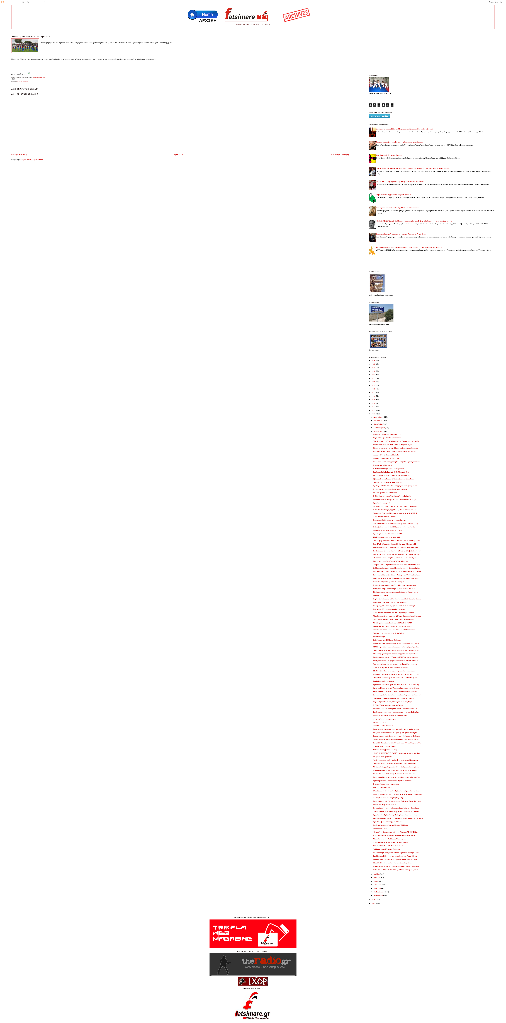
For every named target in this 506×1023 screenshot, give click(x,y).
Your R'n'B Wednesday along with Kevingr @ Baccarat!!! (394, 544)
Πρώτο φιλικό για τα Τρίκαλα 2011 (387, 533)
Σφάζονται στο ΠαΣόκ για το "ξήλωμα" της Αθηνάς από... (396, 554)
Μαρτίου (377, 888)
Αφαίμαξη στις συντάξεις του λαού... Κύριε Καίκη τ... (394, 605)
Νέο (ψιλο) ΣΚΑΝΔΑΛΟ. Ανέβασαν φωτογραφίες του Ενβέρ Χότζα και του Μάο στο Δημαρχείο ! (414, 221)
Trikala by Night (379, 636)
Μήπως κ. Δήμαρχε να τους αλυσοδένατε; (390, 715)
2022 (374, 374)
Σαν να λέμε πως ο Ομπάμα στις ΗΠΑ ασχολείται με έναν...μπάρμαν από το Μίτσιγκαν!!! (412, 168)
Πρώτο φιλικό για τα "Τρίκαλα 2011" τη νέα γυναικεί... (395, 657)
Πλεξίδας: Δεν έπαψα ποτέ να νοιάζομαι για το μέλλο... (396, 674)
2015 (374, 399)
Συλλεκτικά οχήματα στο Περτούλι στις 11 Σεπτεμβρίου (396, 568)
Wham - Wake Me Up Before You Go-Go (388, 845)
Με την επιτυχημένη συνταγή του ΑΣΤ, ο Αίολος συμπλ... (396, 766)
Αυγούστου (378, 431)
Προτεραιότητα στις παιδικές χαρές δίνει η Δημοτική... (395, 485)
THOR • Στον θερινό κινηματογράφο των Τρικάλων (394, 670)
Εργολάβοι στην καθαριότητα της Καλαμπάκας (392, 780)
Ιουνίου (377, 877)
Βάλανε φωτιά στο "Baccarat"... (386, 492)
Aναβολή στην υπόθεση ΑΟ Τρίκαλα (30, 36)
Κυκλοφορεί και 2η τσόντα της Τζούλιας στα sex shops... (398, 207)
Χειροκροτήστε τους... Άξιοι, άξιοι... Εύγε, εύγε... (392, 626)
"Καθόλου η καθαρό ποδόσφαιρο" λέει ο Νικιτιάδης (394, 698)
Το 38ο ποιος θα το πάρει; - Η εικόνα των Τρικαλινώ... (394, 773)
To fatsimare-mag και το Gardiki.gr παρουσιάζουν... (393, 444)
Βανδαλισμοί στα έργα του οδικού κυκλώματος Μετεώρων (397, 694)
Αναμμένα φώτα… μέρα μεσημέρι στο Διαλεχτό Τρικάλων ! (397, 794)
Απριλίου (378, 884)
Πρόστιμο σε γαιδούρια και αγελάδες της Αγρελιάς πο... (396, 729)
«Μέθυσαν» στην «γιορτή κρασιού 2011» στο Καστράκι (395, 557)
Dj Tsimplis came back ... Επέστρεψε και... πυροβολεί (393, 478)
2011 (374, 413)
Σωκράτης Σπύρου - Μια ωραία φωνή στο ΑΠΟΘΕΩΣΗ (395, 513)
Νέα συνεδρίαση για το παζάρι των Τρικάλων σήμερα (395, 664)
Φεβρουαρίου (379, 891)
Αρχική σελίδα (178, 154)
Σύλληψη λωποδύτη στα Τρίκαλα (386, 849)
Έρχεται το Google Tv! (382, 502)
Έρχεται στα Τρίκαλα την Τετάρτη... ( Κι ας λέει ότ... (395, 814)
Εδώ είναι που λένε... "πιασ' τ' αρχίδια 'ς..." (390, 561)
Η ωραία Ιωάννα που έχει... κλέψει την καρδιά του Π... (395, 835)
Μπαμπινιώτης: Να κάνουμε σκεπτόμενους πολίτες (394, 588)
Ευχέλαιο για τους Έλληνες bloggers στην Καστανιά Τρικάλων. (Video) (404, 129)
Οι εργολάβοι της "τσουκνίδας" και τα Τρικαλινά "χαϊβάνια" (401, 234)
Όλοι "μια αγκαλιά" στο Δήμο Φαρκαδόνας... (391, 667)
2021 (374, 378)
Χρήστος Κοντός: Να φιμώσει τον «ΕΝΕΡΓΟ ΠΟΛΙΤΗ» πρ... (396, 684)
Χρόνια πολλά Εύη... (381, 595)
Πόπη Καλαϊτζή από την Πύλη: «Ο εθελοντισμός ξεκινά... (396, 869)
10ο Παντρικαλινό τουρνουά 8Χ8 (386, 537)
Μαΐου (376, 881)
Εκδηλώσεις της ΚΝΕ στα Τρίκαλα (387, 640)
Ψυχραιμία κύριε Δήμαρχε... (384, 718)
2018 (374, 389)
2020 (374, 381)
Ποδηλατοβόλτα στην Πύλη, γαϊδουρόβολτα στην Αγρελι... (397, 859)
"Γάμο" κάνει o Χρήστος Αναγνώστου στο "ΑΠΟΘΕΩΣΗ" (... (397, 564)
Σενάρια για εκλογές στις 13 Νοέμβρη (388, 633)
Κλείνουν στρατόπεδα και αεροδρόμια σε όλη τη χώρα (395, 592)
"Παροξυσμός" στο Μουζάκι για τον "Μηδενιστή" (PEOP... (396, 811)
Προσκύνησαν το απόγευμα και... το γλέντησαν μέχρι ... (395, 499)
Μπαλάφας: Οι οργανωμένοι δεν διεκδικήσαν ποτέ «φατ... (396, 643)
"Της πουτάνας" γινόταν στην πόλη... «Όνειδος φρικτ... (395, 763)
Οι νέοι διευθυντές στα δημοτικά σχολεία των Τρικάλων (396, 808)
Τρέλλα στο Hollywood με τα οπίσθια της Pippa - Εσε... (395, 856)
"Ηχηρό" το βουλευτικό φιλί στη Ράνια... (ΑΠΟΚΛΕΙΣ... (395, 832)
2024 (374, 367)
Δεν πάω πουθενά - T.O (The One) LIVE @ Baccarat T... (394, 629)
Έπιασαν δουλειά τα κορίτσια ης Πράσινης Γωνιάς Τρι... (396, 708)
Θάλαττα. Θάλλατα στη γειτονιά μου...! (389, 520)
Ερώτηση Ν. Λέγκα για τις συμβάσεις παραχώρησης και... (396, 578)
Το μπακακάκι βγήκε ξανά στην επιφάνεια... (394, 194)
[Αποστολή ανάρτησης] (13, 79)
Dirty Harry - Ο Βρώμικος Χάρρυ (389, 155)
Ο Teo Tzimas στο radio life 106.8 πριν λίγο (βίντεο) (393, 612)
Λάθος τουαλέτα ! (380, 828)
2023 (374, 371)
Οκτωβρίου (378, 424)
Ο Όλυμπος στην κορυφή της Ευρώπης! (388, 797)
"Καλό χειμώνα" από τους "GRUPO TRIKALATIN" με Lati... (397, 540)
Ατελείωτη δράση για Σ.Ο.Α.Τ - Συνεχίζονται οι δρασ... (395, 770)
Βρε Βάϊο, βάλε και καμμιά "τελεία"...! (389, 821)
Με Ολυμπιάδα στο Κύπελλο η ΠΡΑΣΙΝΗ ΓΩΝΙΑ (392, 622)
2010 (374, 899)
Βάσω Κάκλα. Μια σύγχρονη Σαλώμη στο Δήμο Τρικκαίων (396, 461)
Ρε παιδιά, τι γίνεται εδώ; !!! (384, 804)
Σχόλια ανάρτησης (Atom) (32, 159)
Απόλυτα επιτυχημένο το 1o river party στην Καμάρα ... (395, 760)
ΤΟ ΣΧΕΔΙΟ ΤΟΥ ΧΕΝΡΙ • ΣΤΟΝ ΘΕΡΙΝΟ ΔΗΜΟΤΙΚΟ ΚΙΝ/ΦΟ (398, 818)
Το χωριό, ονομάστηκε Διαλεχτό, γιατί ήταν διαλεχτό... (395, 732)
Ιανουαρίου (378, 895)
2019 (374, 385)
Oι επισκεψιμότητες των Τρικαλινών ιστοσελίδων (393, 619)
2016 (374, 396)
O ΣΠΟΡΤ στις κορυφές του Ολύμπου (388, 705)
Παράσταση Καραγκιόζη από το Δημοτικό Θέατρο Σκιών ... (397, 852)
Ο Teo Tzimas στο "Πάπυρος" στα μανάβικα (391, 842)
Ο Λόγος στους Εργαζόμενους (385, 746)
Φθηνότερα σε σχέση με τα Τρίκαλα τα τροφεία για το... (396, 790)
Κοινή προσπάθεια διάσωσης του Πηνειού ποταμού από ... (396, 547)
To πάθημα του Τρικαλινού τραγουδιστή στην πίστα (394, 451)
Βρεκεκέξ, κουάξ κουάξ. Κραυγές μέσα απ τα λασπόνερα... (399, 142)
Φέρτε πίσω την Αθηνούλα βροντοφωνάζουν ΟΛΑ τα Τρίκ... (397, 598)
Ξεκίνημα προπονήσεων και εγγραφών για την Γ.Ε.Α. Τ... (396, 712)
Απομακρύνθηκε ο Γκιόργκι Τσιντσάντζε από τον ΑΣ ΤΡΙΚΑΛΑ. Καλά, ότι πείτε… (409, 247)
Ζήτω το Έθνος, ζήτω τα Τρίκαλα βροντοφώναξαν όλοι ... (396, 688)
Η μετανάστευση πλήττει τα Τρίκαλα (388, 468)
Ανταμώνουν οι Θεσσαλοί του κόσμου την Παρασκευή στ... (396, 739)
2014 (374, 403)
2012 (374, 410)
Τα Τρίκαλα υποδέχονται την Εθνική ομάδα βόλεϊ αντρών (397, 550)
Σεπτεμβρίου (379, 427)
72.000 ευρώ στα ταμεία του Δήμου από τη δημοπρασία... (396, 646)
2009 (374, 903)
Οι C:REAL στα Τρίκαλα (383, 725)
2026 (374, 360)
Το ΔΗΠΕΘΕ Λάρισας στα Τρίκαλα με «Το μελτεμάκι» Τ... (397, 742)
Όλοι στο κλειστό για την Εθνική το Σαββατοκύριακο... (395, 448)
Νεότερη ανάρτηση (19, 154)
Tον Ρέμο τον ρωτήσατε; (383, 787)
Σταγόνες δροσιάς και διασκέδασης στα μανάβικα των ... (396, 653)
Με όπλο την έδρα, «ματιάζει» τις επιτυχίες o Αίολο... (395, 506)
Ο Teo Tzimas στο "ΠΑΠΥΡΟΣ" (385, 516)
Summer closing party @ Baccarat (386, 458)
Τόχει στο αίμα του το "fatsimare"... (387, 437)
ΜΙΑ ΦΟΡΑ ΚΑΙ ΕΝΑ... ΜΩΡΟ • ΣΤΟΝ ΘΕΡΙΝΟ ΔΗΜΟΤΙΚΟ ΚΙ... (398, 571)
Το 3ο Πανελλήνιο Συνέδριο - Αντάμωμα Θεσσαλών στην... (396, 574)
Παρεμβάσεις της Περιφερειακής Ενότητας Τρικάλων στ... (397, 801)
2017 (374, 392)
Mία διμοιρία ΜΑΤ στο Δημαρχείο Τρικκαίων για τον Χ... (396, 441)
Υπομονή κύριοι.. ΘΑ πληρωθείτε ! (387, 434)
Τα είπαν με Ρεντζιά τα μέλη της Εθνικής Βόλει (392, 475)
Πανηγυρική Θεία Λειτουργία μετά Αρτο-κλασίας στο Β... (396, 777)
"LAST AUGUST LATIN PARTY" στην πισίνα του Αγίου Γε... (396, 753)
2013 (374, 406)
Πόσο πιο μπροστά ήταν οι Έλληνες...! (388, 581)
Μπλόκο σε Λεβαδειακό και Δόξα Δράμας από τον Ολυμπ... (397, 616)
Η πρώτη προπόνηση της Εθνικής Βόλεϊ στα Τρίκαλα (394, 509)
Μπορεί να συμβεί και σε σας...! (385, 749)
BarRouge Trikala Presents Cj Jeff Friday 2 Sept (391, 472)
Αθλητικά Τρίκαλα (22, 81)
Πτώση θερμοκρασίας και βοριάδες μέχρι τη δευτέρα (394, 585)
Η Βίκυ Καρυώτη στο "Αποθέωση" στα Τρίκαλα (392, 496)
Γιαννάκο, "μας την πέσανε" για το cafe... (390, 602)
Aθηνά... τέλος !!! (379, 722)
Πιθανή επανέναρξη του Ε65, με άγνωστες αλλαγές (394, 526)
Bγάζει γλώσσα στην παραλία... (386, 784)
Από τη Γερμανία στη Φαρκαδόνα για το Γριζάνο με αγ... (396, 523)
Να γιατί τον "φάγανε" (382, 756)
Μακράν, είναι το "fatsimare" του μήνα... (389, 838)
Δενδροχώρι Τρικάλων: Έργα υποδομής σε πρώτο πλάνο (396, 650)
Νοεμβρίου (378, 420)
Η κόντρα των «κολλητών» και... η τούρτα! (390, 489)
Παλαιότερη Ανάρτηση (339, 154)
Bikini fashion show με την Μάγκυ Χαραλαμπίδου (392, 862)
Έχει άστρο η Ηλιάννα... (382, 465)
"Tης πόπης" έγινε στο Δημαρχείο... (387, 482)
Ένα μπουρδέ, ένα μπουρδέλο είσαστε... (389, 609)
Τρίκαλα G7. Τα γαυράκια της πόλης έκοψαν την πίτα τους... (400, 181)
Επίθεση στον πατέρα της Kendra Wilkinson (390, 825)
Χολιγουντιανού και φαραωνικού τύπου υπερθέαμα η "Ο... (396, 660)
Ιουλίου (377, 874)
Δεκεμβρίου (379, 417)
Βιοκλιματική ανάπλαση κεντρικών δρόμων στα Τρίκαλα (396, 736)
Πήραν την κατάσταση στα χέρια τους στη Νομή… (393, 701)
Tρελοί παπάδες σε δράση (383, 681)
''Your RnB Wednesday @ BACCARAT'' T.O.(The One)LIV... (395, 677)
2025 (374, 364)
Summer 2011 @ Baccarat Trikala (386, 454)
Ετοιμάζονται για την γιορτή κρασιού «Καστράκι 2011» (396, 866)
